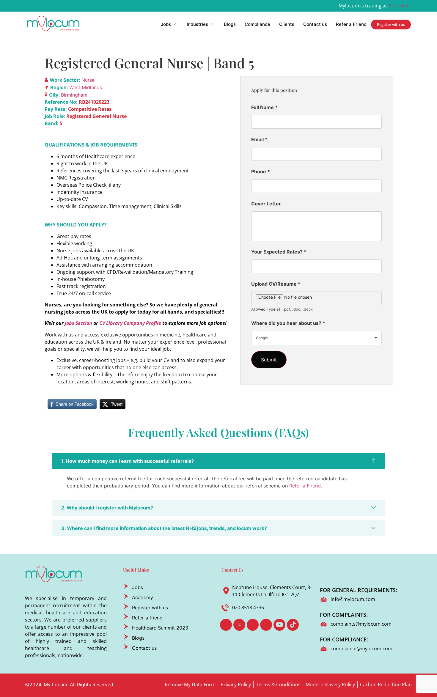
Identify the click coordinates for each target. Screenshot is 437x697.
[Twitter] (239, 625)
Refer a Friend (351, 24)
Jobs (166, 24)
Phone (260, 171)
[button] (218, 461)
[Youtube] (279, 625)
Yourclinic (400, 5)
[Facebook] (226, 625)
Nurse (88, 80)
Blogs (230, 24)
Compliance (257, 24)
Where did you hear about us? (288, 323)
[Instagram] (266, 625)
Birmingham (74, 95)
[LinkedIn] (253, 625)
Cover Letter (266, 204)
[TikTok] (293, 625)
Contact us (315, 24)
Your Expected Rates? (278, 252)
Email (259, 139)
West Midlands (85, 87)
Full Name (264, 107)
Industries (197, 24)
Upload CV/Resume (276, 284)
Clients (286, 24)
